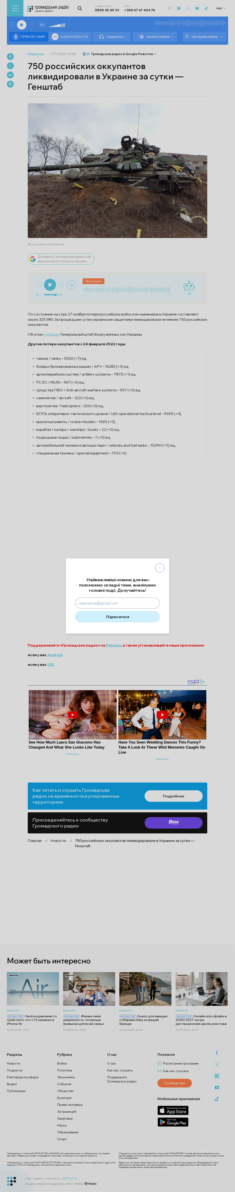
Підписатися (117, 616)
